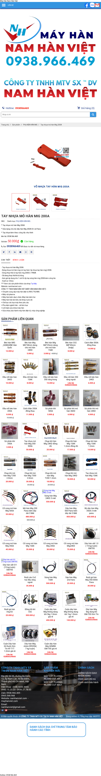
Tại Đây (34, 284)
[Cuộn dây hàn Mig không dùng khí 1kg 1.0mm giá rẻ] (71, 599)
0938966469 (13, 246)
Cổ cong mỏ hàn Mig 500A (9, 509)
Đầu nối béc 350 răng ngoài (71, 378)
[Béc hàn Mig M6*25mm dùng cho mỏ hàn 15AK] (50, 332)
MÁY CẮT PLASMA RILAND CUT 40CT (53, 677)
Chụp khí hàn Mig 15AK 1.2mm (91, 443)
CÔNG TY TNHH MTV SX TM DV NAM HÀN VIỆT (42, 716)
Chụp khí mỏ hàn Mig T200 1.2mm (50, 475)
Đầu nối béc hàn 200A (10, 409)
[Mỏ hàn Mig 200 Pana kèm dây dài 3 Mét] (30, 498)
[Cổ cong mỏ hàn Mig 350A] (9, 533)
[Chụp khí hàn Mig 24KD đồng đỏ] (50, 430)
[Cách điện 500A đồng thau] (91, 332)
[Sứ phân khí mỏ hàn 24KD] (91, 398)
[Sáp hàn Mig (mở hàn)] (71, 567)
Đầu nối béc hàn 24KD (91, 378)
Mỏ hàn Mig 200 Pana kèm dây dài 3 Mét (30, 510)
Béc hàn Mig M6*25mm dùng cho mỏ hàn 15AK (50, 346)
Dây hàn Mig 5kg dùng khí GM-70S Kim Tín (91, 611)
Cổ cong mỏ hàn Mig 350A (9, 544)
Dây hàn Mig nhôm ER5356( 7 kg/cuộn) (30, 646)
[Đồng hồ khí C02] (30, 599)
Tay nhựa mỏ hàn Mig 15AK (91, 474)
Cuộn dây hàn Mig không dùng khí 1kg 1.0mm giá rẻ (71, 613)
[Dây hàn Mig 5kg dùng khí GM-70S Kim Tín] (91, 599)
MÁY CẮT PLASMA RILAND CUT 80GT (53, 683)
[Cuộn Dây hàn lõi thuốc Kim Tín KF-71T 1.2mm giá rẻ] (9, 633)
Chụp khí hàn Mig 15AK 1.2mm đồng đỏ (71, 443)
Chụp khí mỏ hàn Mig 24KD (71, 474)
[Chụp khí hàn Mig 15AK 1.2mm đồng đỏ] (71, 430)
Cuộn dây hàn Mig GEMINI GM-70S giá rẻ (50, 646)
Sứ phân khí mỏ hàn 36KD (71, 409)
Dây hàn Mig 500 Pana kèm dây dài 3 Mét (71, 510)
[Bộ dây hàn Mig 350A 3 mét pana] (91, 498)
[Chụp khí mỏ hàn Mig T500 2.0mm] (30, 462)
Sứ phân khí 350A (9, 442)
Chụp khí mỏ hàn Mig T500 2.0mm (30, 475)
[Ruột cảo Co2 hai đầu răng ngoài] (30, 567)
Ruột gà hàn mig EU (9, 610)
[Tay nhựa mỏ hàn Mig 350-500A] (30, 430)
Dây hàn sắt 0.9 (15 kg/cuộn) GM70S (10, 567)
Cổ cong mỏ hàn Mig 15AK (30, 544)
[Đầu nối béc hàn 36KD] (9, 366)
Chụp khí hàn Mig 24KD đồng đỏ (50, 443)
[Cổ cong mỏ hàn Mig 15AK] (30, 533)
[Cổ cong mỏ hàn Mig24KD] (71, 533)
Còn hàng (29, 241)
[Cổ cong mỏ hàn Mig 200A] (50, 533)
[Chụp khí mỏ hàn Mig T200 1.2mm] (50, 462)
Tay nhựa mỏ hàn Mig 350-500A (30, 443)
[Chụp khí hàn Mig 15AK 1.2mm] (91, 430)
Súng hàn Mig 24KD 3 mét (50, 497)
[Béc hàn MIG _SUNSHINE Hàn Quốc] (9, 332)
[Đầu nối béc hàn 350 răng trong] (50, 366)
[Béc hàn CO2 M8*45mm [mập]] (71, 332)
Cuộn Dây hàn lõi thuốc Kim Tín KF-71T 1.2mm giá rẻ (9, 647)
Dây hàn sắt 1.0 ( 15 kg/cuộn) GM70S (91, 546)
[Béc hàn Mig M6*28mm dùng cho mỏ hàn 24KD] (30, 332)
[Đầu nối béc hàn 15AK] (30, 366)
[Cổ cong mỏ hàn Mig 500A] (9, 498)
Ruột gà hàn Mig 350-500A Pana (91, 579)
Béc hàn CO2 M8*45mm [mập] (71, 345)
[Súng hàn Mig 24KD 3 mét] (50, 491)
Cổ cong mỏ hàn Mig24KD (71, 544)
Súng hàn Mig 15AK (50, 578)
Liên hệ (11, 5)
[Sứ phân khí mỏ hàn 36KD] (71, 398)
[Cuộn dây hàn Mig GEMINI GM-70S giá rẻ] (50, 633)
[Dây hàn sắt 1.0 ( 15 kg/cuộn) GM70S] (91, 533)
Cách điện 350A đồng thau (30, 409)
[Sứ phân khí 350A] (9, 430)
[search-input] (48, 114)
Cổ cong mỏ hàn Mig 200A (50, 544)
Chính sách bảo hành (88, 682)
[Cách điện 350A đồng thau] (30, 398)
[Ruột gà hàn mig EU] (9, 599)
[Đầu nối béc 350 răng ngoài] (71, 366)
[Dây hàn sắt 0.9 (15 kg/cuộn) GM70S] (9, 561)
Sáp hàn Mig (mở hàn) (70, 578)
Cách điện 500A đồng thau (91, 343)
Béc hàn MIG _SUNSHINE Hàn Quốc (9, 345)
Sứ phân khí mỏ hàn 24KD (91, 409)
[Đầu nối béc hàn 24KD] (91, 366)
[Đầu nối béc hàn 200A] (9, 398)
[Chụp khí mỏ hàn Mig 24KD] (71, 462)
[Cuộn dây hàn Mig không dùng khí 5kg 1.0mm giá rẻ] (50, 599)
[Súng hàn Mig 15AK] (50, 567)
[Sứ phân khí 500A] (50, 398)
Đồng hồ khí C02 (30, 610)
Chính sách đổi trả (87, 679)
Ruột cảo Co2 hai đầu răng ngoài (30, 579)
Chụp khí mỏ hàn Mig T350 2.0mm (10, 475)
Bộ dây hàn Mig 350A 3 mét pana (91, 510)
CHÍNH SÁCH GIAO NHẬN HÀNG (87, 674)
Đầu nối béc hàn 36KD (10, 378)
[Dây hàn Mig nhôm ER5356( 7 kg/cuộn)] (30, 633)
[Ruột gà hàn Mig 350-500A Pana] (91, 567)
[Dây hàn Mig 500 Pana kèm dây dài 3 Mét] (71, 498)
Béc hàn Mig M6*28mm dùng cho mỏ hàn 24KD (30, 346)
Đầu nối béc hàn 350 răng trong (50, 378)
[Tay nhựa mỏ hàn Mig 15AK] (91, 462)
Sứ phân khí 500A (50, 409)
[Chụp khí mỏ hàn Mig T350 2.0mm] (9, 462)
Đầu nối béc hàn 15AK (30, 378)
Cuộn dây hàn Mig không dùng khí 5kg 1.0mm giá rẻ (50, 613)
